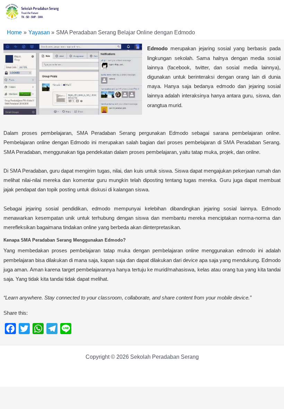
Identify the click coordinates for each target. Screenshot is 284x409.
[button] (275, 11)
